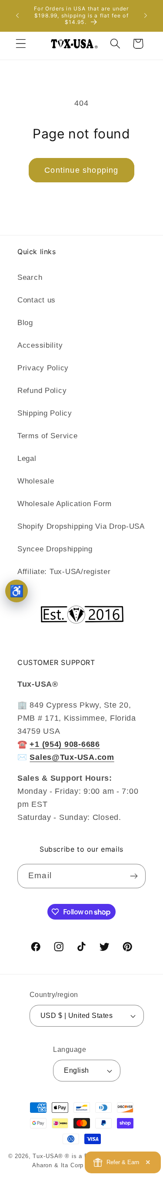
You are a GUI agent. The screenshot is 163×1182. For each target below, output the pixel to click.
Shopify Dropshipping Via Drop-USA (81, 526)
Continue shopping (81, 170)
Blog (25, 323)
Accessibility (40, 345)
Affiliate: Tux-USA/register (63, 571)
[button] (21, 43)
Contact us (36, 300)
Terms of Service (47, 436)
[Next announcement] (145, 15)
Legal (27, 458)
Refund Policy (42, 390)
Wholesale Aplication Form (64, 504)
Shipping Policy (44, 413)
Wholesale (35, 481)
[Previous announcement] (17, 15)
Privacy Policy (43, 368)
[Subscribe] (133, 876)
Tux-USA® (48, 1156)
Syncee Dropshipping (55, 549)
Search (29, 277)
